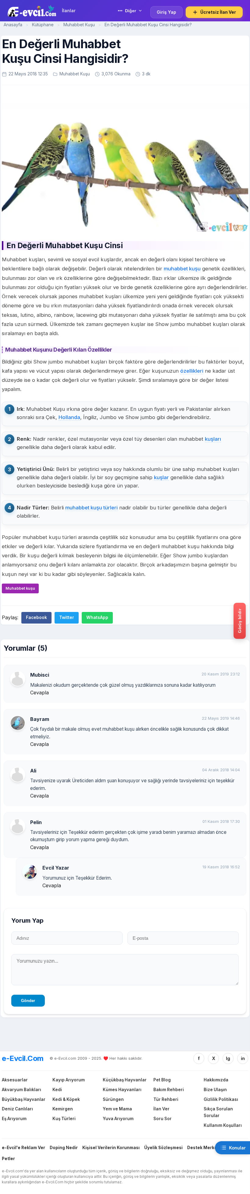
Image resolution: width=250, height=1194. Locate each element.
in (243, 1058)
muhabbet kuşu (182, 269)
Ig (228, 1058)
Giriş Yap (166, 12)
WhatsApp (97, 617)
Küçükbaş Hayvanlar (125, 1079)
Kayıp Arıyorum (68, 1079)
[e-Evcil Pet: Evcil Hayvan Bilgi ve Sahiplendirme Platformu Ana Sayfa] (31, 11)
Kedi (57, 1089)
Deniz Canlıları (17, 1108)
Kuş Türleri (64, 1118)
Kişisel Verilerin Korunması (111, 1147)
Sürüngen (113, 1099)
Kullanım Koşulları (223, 1125)
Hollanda (69, 417)
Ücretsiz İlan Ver (218, 12)
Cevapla (39, 692)
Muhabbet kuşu (20, 588)
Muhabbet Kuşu (79, 24)
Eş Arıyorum (14, 1118)
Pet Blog (162, 1079)
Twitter (66, 617)
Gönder (28, 1000)
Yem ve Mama (117, 1108)
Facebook (36, 617)
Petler (8, 1158)
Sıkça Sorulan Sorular (218, 1112)
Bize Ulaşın (215, 1089)
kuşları (213, 439)
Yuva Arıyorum (118, 1118)
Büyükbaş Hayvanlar (23, 1099)
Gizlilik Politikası (221, 1099)
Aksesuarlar (15, 1079)
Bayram (39, 719)
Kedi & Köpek (66, 1099)
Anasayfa (13, 24)
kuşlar (161, 477)
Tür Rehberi (165, 1099)
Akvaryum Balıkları (21, 1089)
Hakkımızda (216, 1079)
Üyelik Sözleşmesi (163, 1147)
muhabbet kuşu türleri (91, 508)
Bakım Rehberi (168, 1089)
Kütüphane (43, 24)
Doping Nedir (64, 1147)
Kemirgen (62, 1108)
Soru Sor (162, 1118)
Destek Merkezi (204, 1147)
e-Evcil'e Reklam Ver (23, 1147)
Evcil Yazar (55, 868)
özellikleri (191, 371)
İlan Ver (161, 1108)
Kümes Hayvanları (122, 1089)
